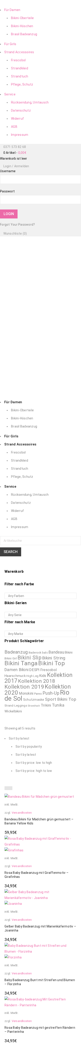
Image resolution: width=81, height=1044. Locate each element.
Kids (42, 676)
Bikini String (53, 658)
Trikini (46, 705)
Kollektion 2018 (36, 681)
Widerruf (17, 118)
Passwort (7, 191)
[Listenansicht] (10, 788)
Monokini (26, 693)
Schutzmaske (33, 699)
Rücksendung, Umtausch (30, 102)
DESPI (34, 669)
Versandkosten (22, 812)
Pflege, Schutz (22, 84)
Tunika (58, 705)
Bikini (69, 652)
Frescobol (18, 60)
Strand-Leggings (15, 705)
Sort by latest (26, 754)
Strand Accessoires (19, 52)
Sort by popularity (29, 746)
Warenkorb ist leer (13, 158)
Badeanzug (16, 652)
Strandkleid (19, 68)
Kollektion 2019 (24, 686)
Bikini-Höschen (22, 26)
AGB (14, 126)
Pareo (38, 693)
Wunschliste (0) (14, 233)
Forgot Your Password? (17, 224)
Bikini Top (51, 663)
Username (8, 171)
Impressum (19, 135)
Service (10, 94)
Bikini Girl (10, 658)
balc (45, 652)
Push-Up (51, 693)
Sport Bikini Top (60, 699)
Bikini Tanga (21, 663)
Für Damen (12, 10)
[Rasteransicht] (6, 788)
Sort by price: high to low (34, 771)
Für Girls (10, 44)
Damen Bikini (16, 669)
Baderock (35, 652)
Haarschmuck (15, 676)
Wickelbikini (13, 711)
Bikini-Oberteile (22, 18)
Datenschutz (21, 110)
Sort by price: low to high (34, 762)
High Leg (32, 676)
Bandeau (56, 652)
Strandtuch (19, 76)
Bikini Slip (29, 657)
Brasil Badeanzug (24, 34)
